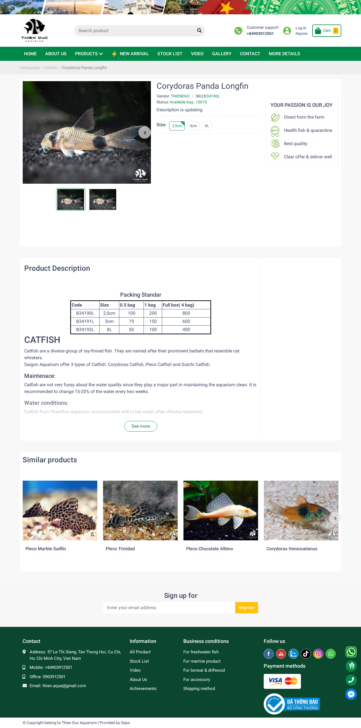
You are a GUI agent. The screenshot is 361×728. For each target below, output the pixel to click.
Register (302, 33)
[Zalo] (294, 654)
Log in (301, 28)
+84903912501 (260, 33)
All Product (140, 651)
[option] (87, 132)
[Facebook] (269, 654)
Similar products (50, 460)
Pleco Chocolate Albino (209, 548)
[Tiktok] (306, 654)
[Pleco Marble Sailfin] (60, 510)
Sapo (125, 722)
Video (135, 670)
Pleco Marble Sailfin (45, 548)
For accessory (196, 679)
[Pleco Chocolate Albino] (220, 510)
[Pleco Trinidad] (140, 510)
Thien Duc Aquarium (79, 722)
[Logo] (292, 703)
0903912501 (54, 676)
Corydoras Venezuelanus (292, 548)
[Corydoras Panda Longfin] (87, 132)
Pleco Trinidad (120, 548)
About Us (138, 679)
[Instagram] (318, 654)
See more (140, 426)
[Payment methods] (282, 680)
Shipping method (199, 688)
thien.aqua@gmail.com (64, 685)
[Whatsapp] (331, 654)
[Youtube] (281, 654)
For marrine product (202, 661)
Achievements (143, 688)
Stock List (139, 661)
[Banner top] (180, 7)
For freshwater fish (201, 651)
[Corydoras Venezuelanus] (301, 510)
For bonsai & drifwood (204, 670)
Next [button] (144, 132)
